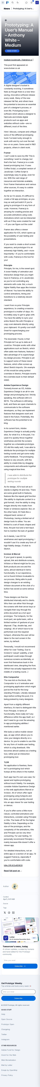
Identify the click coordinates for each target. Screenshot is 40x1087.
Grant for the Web (8, 1055)
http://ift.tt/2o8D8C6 (13, 865)
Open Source (6, 1019)
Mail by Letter (6, 1065)
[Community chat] (26, 2)
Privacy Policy (7, 1075)
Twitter (4, 1034)
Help (3, 1014)
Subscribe (19, 966)
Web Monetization (8, 1060)
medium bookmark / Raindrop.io (18, 60)
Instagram (5, 1039)
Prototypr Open (7, 1024)
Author (6, 886)
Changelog (5, 1029)
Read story (12, 51)
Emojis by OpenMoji (9, 1070)
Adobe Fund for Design (10, 1050)
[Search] (12, 2)
